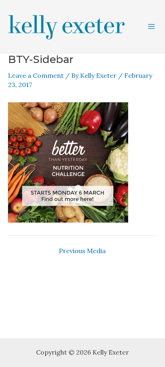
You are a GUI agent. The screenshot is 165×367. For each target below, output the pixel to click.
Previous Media (82, 250)
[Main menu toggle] (151, 26)
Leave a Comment (36, 75)
